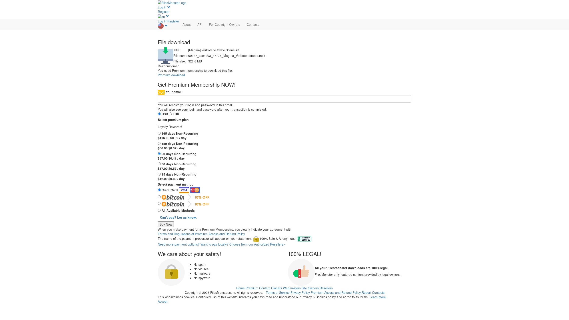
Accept (162, 301)
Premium (252, 288)
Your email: (174, 92)
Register (164, 11)
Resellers (326, 288)
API (199, 24)
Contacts (253, 24)
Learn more (377, 297)
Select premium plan (173, 119)
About (186, 24)
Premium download (171, 75)
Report (366, 292)
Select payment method (176, 184)
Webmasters (292, 288)
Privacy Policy (300, 292)
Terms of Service (278, 292)
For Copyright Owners (224, 24)
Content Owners (270, 288)
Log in (162, 7)
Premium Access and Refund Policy (336, 292)
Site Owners (310, 288)
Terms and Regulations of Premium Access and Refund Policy (201, 234)
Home (240, 288)
